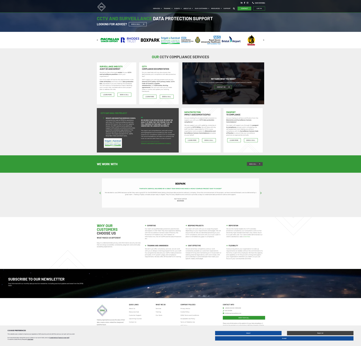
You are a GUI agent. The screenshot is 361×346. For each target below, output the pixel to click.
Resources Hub (134, 312)
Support (227, 8)
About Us (132, 308)
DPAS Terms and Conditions (189, 315)
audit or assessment (111, 67)
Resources (215, 8)
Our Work (159, 315)
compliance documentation (155, 67)
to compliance (233, 113)
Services (156, 8)
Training (167, 8)
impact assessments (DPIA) (197, 113)
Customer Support (135, 315)
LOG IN (259, 8)
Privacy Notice (185, 308)
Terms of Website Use (187, 322)
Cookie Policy (184, 312)
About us (187, 8)
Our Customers (201, 8)
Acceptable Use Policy (187, 319)
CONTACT (244, 8)
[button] (97, 40)
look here (247, 236)
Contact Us (132, 322)
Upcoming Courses (135, 319)
